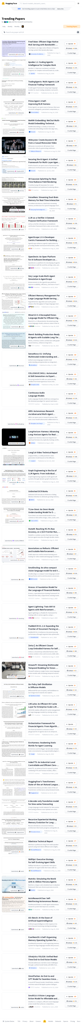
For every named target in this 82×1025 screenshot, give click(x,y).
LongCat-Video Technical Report (43, 452)
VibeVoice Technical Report (40, 841)
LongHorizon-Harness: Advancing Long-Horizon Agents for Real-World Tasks (43, 433)
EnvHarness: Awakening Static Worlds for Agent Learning (42, 744)
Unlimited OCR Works (38, 491)
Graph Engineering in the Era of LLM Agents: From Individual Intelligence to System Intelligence (44, 472)
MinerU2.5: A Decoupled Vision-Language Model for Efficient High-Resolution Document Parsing (44, 316)
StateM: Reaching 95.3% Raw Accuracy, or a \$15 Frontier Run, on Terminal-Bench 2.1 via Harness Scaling (44, 530)
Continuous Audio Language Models (36, 394)
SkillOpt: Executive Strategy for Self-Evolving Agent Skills (41, 861)
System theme (9, 1021)
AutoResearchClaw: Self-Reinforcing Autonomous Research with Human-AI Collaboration (44, 900)
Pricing (72, 1021)
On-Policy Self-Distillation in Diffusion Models (40, 686)
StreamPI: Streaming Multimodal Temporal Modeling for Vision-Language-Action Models (43, 666)
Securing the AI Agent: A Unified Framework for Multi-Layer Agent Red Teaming (43, 161)
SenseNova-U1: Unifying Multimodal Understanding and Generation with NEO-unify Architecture (42, 355)
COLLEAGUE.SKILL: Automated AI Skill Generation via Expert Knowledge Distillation (42, 375)
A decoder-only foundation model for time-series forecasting (43, 802)
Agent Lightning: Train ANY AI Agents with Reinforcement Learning (41, 608)
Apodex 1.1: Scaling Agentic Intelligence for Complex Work (42, 63)
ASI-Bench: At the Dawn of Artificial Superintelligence (40, 919)
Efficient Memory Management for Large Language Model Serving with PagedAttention (44, 297)
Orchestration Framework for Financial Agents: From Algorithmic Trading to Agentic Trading (44, 725)
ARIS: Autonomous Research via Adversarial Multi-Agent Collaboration (41, 413)
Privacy (25, 1021)
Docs (78, 1021)
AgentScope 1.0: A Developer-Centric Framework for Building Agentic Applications (42, 239)
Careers (38, 1021)
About (31, 1021)
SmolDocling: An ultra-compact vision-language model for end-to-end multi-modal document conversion (44, 569)
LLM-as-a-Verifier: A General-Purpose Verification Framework (43, 219)
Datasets (58, 1021)
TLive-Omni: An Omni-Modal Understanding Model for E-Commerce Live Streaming (41, 511)
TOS (19, 1021)
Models (50, 1021)
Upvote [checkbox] (71, 44)
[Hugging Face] (44, 1021)
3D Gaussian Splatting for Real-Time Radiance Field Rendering (42, 180)
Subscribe (60, 9)
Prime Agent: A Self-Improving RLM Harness (39, 102)
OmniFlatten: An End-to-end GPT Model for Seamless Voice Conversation (42, 978)
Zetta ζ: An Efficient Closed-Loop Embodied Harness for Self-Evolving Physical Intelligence (43, 647)
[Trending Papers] (23, 26)
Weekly (10, 26)
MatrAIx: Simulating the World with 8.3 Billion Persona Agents (42, 880)
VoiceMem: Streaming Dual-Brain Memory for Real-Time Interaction (43, 198)
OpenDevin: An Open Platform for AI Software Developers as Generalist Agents (42, 258)
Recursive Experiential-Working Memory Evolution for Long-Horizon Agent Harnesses (42, 821)
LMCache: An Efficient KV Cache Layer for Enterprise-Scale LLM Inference (42, 705)
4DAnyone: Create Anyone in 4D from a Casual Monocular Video (42, 141)
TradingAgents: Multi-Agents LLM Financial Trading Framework (43, 83)
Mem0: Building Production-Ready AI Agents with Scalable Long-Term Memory (44, 336)
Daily (4, 26)
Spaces (65, 1021)
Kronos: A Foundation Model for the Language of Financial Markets (44, 588)
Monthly (17, 26)
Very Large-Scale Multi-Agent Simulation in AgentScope (41, 277)
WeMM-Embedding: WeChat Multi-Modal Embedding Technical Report (44, 122)
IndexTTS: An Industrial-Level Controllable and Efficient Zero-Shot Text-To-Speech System (42, 764)
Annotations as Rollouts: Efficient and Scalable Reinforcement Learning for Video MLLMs (43, 550)
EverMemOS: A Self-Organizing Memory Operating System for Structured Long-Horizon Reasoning (42, 939)
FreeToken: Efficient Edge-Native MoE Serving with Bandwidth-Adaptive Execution (43, 43)
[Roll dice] (77, 32)
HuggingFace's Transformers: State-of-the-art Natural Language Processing (44, 783)
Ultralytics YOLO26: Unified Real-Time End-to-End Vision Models (43, 958)
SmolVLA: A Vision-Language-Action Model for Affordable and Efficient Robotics (42, 997)
